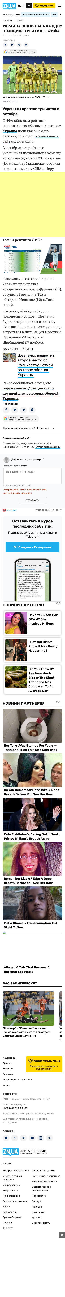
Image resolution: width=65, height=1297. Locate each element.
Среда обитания (12, 1217)
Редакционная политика (17, 1079)
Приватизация (11, 1195)
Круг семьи (38, 1212)
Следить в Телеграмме (35, 547)
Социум (36, 1201)
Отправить (32, 500)
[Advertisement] (32, 204)
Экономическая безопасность (41, 1188)
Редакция (8, 1068)
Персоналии (39, 1195)
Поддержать (46, 6)
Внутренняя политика (16, 1170)
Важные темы (11, 15)
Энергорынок (10, 1190)
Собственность (41, 1222)
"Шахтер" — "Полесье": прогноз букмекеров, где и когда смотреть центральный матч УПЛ (27, 1032)
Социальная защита (43, 1170)
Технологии (10, 1211)
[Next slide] (59, 14)
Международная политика (12, 1178)
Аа (29, 6)
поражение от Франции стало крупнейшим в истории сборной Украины (30, 393)
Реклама (8, 1074)
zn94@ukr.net (46, 1113)
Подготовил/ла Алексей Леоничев (26, 428)
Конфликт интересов (44, 1181)
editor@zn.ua (10, 1122)
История (37, 1206)
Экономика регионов (15, 1201)
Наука (6, 1206)
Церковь (7, 1222)
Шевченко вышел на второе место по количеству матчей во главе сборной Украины (36, 365)
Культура (8, 1228)
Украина (10, 131)
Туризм (36, 1217)
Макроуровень (11, 1185)
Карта (6, 1085)
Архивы (7, 1063)
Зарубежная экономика (46, 1176)
